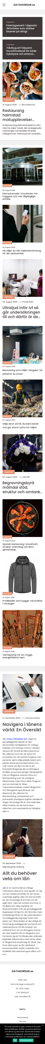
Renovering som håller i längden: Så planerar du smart (22, 372)
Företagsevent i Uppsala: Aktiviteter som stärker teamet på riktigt (21, 28)
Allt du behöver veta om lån (19, 876)
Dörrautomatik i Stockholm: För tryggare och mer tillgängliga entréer (20, 196)
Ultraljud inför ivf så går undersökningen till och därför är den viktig (21, 312)
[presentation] (39, 456)
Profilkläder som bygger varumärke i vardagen (22, 602)
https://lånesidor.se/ (17, 738)
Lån (4, 887)
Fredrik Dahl (27, 302)
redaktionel (8, 711)
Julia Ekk (26, 477)
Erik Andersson (28, 105)
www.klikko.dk (24, 996)
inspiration (10, 22)
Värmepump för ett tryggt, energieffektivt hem (17, 656)
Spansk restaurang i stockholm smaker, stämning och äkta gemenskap (20, 547)
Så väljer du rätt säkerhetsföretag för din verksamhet (21, 252)
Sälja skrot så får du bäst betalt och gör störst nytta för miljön (20, 425)
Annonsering (22, 1017)
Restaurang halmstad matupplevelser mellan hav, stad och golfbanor (22, 115)
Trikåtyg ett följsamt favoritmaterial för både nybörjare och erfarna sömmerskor (21, 50)
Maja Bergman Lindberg (13, 867)
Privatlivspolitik (26, 1040)
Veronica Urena (32, 718)
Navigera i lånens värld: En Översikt (22, 727)
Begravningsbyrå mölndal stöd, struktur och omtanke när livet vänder (22, 487)
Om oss (22, 1021)
